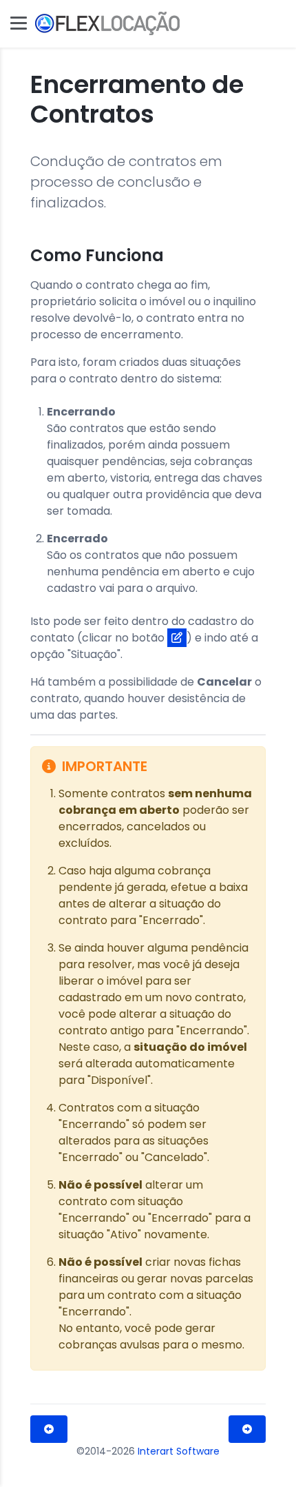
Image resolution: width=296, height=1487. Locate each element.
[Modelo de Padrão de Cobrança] (48, 1429)
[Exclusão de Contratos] (247, 1429)
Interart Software (179, 1451)
